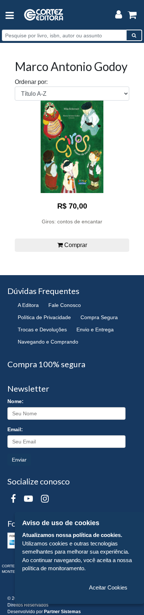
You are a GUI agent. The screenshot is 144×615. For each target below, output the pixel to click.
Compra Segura (99, 317)
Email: (15, 429)
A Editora (28, 305)
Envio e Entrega (95, 329)
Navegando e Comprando (48, 342)
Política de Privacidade (44, 317)
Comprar (75, 245)
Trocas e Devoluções (42, 329)
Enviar (19, 460)
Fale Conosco (64, 305)
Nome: (15, 401)
